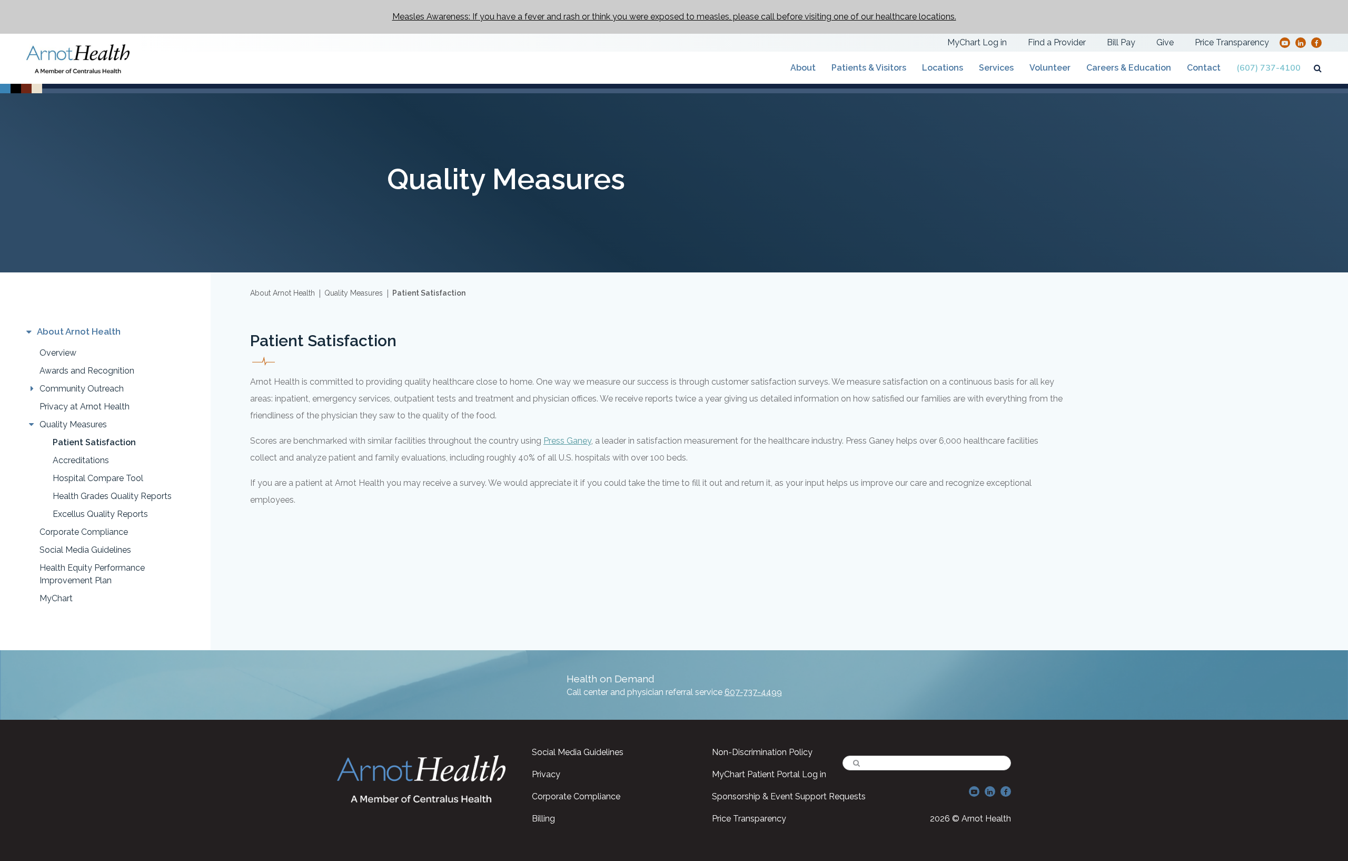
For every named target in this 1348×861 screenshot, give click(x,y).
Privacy (546, 774)
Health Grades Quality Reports (112, 496)
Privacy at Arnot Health (84, 407)
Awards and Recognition (86, 371)
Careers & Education (1128, 68)
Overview (57, 353)
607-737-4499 (753, 692)
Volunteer (1050, 68)
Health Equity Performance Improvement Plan (92, 574)
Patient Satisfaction (94, 442)
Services (996, 68)
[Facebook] (1317, 42)
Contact (1204, 68)
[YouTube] (1285, 42)
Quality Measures (73, 424)
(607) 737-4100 (1268, 68)
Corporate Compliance (83, 532)
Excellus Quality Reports (100, 514)
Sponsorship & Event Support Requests (789, 796)
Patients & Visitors (868, 68)
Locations (942, 68)
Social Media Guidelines (85, 550)
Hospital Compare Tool (98, 478)
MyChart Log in (977, 42)
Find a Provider (1057, 42)
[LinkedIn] (1300, 42)
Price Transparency (1232, 42)
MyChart (56, 598)
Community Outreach (81, 389)
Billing (543, 819)
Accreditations (81, 460)
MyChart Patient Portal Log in (769, 774)
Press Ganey (567, 441)
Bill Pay (1121, 42)
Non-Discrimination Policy (762, 752)
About (803, 68)
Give (1165, 42)
